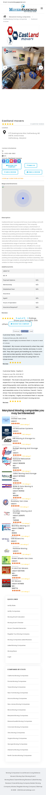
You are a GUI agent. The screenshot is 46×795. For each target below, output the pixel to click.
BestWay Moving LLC (21, 526)
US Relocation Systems (23, 428)
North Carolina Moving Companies (20, 755)
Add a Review (10, 172)
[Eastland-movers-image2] (23, 68)
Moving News (12, 651)
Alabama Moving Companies (18, 750)
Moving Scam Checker (15, 623)
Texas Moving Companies (17, 687)
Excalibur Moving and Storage (22, 512)
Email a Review (34, 172)
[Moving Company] (4, 17)
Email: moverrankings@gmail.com (14, 2)
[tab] (22, 184)
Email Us (31, 165)
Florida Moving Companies (17, 681)
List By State (12, 605)
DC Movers (16, 581)
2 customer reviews (37, 124)
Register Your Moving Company (18, 634)
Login (9, 657)
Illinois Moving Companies (17, 710)
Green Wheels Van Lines (22, 558)
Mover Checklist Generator (17, 628)
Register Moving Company (26, 787)
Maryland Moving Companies (18, 716)
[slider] (8, 124)
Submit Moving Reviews (23, 780)
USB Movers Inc (17, 538)
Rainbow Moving (20, 548)
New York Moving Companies (18, 693)
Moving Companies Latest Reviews (20, 640)
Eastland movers (13, 121)
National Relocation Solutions (21, 460)
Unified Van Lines (18, 418)
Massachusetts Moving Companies (20, 721)
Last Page (24, 331)
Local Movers (25, 773)
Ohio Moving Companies (16, 733)
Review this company (12, 166)
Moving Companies (12, 773)
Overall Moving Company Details (23, 783)
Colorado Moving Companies (18, 727)
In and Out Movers (20, 568)
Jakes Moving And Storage (24, 473)
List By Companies (14, 611)
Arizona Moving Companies (17, 698)
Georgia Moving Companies (17, 744)
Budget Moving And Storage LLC (25, 449)
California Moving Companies (18, 676)
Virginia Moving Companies (17, 738)
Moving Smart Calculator (16, 617)
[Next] (41, 67)
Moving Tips (20, 776)
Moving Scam (30, 776)
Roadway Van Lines (19, 501)
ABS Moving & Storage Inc (24, 438)
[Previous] (5, 67)
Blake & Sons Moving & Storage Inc (23, 487)
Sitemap (39, 787)
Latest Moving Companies (17, 645)
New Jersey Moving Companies (19, 704)
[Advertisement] (23, 104)
